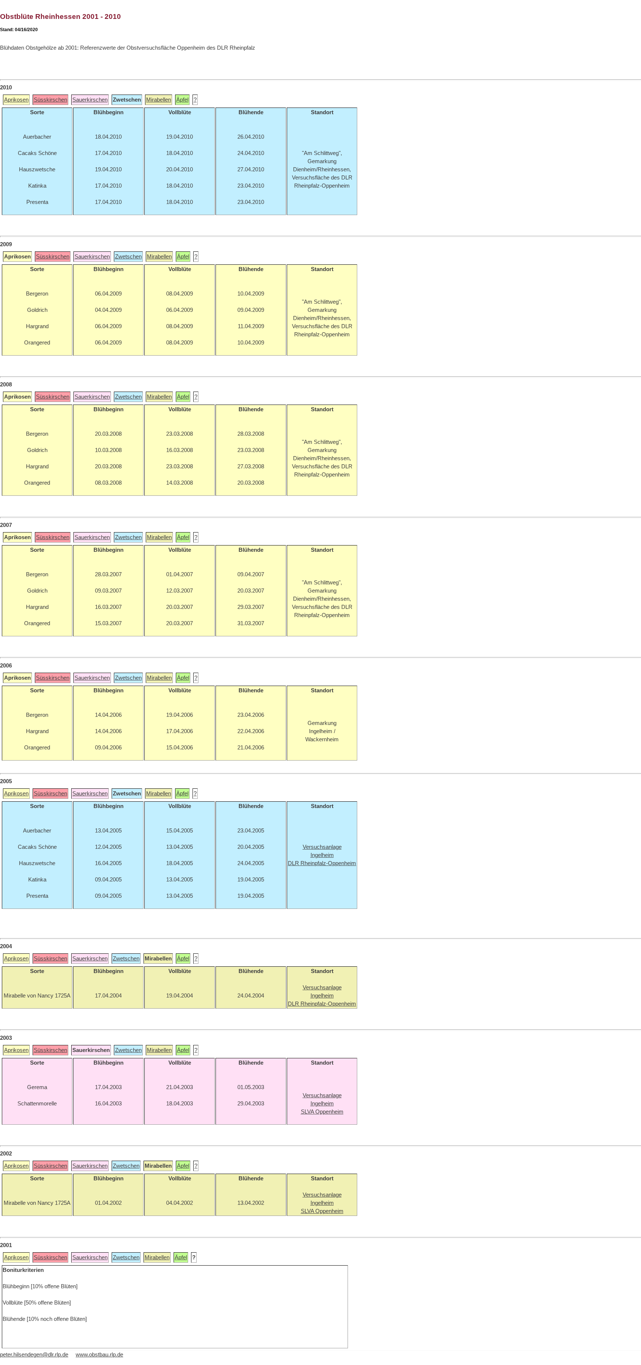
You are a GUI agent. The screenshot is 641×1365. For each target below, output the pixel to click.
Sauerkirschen (90, 100)
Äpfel (182, 100)
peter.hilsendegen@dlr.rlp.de (34, 1355)
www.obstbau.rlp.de (99, 1355)
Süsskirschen (50, 100)
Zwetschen (128, 257)
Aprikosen (16, 100)
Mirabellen (158, 100)
